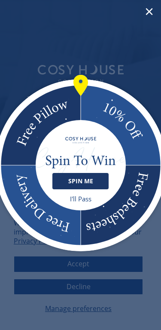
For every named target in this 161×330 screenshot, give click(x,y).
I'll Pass (80, 199)
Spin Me (80, 181)
